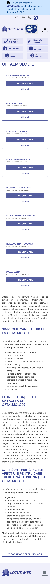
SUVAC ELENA (13, 272)
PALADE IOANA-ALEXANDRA (20, 215)
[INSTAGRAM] (29, 17)
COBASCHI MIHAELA (16, 131)
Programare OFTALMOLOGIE (25, 554)
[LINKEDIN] (23, 17)
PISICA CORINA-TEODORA (19, 244)
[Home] (12, 29)
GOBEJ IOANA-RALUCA (18, 159)
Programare (25, 83)
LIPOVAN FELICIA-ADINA (18, 187)
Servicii (25, 89)
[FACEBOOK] (16, 17)
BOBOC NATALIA (14, 103)
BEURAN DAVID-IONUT (17, 75)
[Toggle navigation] (45, 29)
